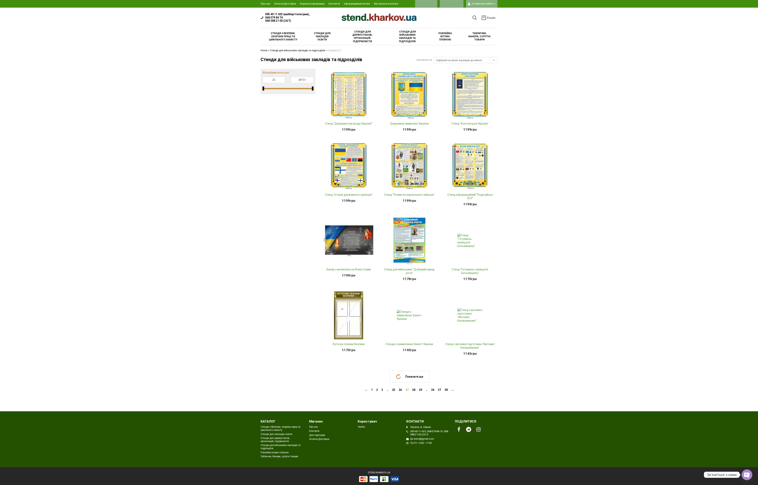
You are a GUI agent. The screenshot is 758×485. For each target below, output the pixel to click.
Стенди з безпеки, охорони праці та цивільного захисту (280, 428)
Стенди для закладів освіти (276, 434)
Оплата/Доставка (285, 3)
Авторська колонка (386, 3)
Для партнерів (317, 435)
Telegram (469, 429)
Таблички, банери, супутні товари (279, 456)
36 (432, 389)
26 (400, 389)
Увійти (361, 426)
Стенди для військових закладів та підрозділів (297, 50)
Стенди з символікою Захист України (409, 344)
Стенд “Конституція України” (470, 123)
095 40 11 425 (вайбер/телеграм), (287, 14)
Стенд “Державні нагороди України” (348, 123)
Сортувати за (424, 59)
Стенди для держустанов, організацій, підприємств (275, 440)
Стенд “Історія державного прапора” (348, 194)
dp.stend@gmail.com (422, 438)
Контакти (334, 3)
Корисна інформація (312, 3)
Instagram (478, 429)
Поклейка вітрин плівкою (275, 452)
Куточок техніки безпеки (349, 344)
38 (446, 389)
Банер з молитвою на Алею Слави (348, 269)
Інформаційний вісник (357, 3)
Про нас (265, 3)
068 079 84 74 (274, 17)
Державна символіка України (409, 123)
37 (439, 389)
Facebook (459, 429)
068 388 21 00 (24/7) (278, 20)
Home (264, 50)
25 (393, 389)
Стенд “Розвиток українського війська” (409, 194)
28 (413, 389)
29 (420, 389)
